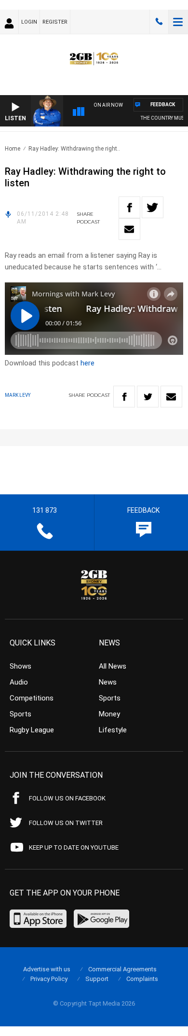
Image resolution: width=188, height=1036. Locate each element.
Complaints (142, 978)
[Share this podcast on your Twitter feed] (152, 207)
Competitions (32, 698)
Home (12, 148)
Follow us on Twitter (66, 822)
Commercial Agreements (122, 969)
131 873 (159, 22)
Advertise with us (46, 969)
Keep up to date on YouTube (74, 847)
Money (109, 714)
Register (54, 22)
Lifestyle (113, 730)
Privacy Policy (48, 978)
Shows (20, 666)
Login (29, 22)
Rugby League (32, 730)
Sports (20, 714)
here (87, 363)
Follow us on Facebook (67, 798)
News (108, 682)
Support (96, 978)
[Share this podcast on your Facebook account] (129, 207)
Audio (19, 682)
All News (112, 666)
